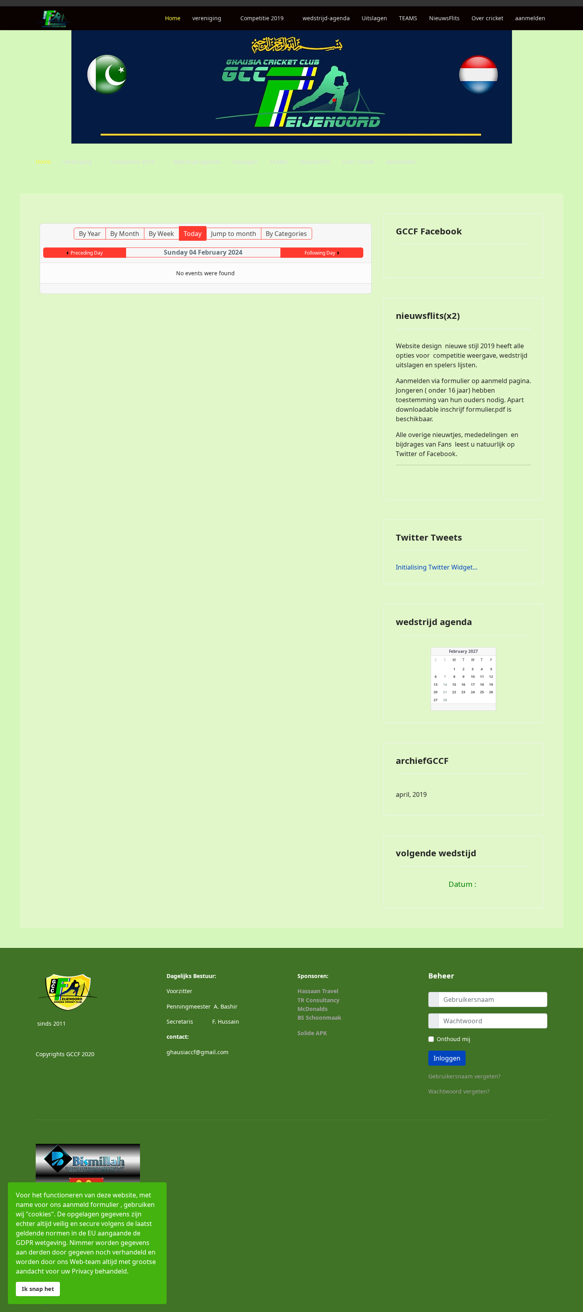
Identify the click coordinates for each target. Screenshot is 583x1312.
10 (473, 676)
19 (491, 684)
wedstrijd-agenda (326, 18)
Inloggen (446, 1058)
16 (463, 684)
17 (473, 684)
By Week (161, 233)
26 (491, 691)
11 (482, 676)
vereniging (206, 18)
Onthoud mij (453, 1039)
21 (445, 691)
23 (463, 691)
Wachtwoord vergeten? (458, 1091)
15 (454, 684)
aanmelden (530, 18)
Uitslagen (374, 18)
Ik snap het (38, 1289)
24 (473, 691)
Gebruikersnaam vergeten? (464, 1076)
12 (491, 676)
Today (192, 233)
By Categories (286, 233)
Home (172, 18)
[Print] (358, 219)
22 (454, 691)
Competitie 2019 (262, 18)
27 (435, 699)
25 (482, 691)
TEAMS (408, 18)
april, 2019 (411, 794)
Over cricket (487, 18)
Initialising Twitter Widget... (437, 567)
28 (445, 699)
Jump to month (233, 233)
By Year (90, 233)
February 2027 (463, 651)
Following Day (320, 252)
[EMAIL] (366, 219)
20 (435, 691)
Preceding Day (87, 252)
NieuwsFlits (444, 18)
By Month (124, 233)
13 (435, 684)
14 (445, 684)
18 (482, 684)
